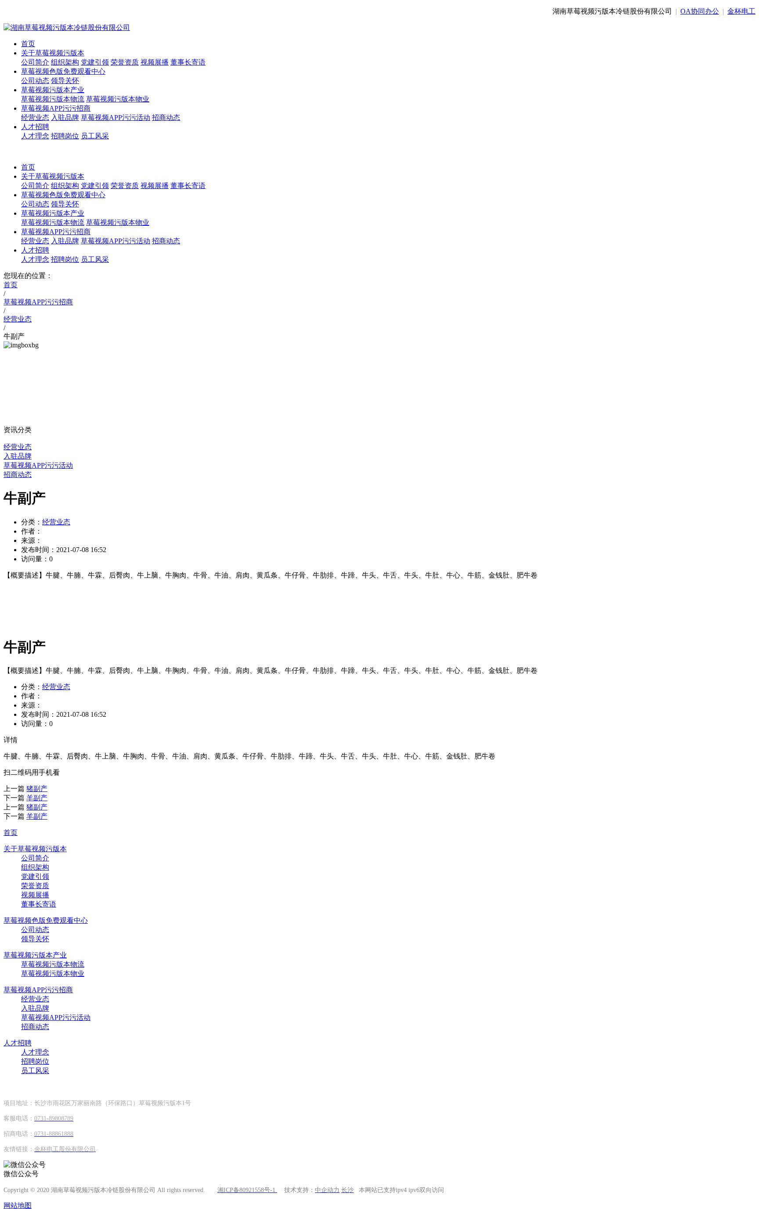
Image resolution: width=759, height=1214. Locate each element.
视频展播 (155, 62)
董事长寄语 (188, 62)
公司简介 (35, 62)
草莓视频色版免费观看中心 (63, 71)
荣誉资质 (125, 62)
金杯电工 (741, 11)
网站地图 (18, 1205)
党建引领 (95, 62)
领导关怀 (65, 80)
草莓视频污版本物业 (117, 99)
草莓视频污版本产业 (52, 90)
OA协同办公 (699, 11)
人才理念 (35, 136)
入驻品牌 (65, 117)
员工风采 (95, 136)
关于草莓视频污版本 (52, 53)
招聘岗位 (65, 136)
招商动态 (166, 117)
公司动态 (35, 80)
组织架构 (65, 62)
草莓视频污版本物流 (52, 99)
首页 (28, 43)
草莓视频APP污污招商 (55, 108)
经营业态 (35, 117)
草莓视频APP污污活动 (115, 117)
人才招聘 (35, 126)
